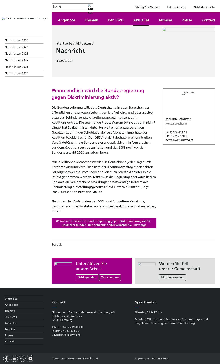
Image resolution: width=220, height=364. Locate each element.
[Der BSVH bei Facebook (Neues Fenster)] (6, 360)
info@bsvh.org (71, 334)
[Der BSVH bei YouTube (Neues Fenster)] (30, 360)
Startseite (64, 43)
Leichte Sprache (176, 7)
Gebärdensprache (204, 7)
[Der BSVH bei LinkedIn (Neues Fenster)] (14, 360)
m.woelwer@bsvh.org (179, 139)
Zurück (57, 244)
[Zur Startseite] (24, 18)
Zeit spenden (110, 277)
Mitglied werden (172, 277)
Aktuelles (83, 43)
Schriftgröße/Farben (147, 7)
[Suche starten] (90, 6)
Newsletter (90, 358)
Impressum (142, 358)
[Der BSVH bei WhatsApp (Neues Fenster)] (22, 360)
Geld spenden (87, 277)
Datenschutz (160, 358)
